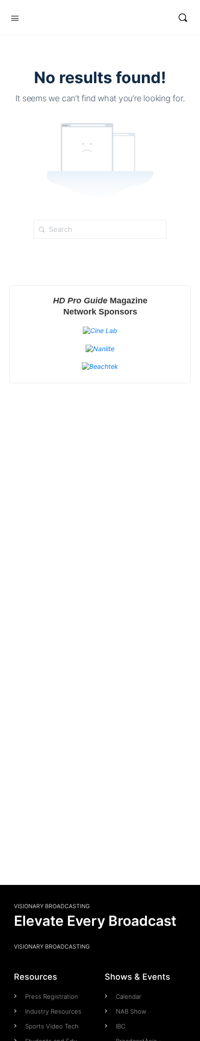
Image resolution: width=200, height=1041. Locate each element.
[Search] (182, 17)
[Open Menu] (14, 17)
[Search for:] (100, 229)
